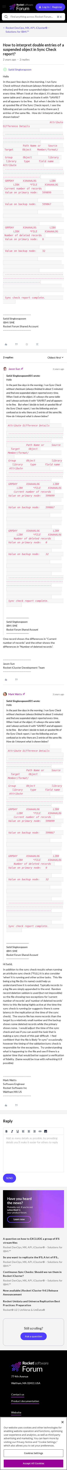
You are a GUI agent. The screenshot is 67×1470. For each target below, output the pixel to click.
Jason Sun (14, 368)
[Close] (62, 1422)
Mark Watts (15, 694)
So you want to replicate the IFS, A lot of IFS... (31, 1257)
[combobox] (33, 16)
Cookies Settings (33, 1453)
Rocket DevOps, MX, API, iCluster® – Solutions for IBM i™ (28, 29)
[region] (33, 1443)
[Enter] (6, 16)
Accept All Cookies (33, 1463)
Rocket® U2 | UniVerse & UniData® (24, 1309)
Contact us (17, 1394)
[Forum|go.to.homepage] (19, 7)
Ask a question (33, 1336)
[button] (4, 7)
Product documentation (25, 1401)
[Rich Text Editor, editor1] (33, 1153)
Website (16, 1412)
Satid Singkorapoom (19, 69)
